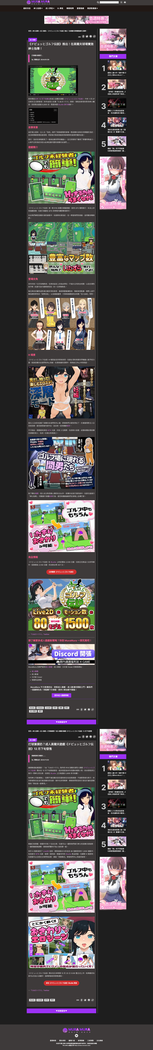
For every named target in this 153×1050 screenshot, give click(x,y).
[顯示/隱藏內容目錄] (54, 110)
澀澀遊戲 (80, 8)
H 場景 (32, 118)
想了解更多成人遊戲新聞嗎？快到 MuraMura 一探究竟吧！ (43, 122)
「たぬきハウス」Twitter (39, 634)
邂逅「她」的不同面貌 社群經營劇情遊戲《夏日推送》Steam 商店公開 (117, 150)
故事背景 (32, 112)
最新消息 (27, 8)
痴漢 (51, 496)
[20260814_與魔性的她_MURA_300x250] (113, 50)
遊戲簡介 (32, 114)
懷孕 (68, 426)
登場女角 (32, 116)
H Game (40, 708)
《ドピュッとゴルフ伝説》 (73, 99)
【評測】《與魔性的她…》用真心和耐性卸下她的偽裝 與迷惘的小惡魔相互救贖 (117, 93)
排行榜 (66, 104)
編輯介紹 (72, 1040)
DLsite (61, 104)
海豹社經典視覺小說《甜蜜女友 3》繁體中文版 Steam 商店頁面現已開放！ (117, 131)
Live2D (48, 708)
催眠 (37, 493)
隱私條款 (62, 1040)
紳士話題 (37, 8)
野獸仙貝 (37, 59)
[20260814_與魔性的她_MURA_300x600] (113, 209)
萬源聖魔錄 (92, 8)
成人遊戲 (43, 31)
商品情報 (32, 120)
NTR (49, 430)
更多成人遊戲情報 (61, 695)
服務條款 (53, 1040)
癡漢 (40, 711)
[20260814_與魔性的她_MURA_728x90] (76, 23)
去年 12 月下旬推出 (42, 99)
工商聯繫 (90, 1040)
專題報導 (70, 8)
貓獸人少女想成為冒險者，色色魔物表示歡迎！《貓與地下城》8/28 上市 (117, 112)
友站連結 (100, 1040)
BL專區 (60, 8)
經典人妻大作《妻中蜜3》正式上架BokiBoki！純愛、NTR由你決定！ (117, 74)
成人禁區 (49, 8)
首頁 (29, 31)
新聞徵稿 (81, 1040)
